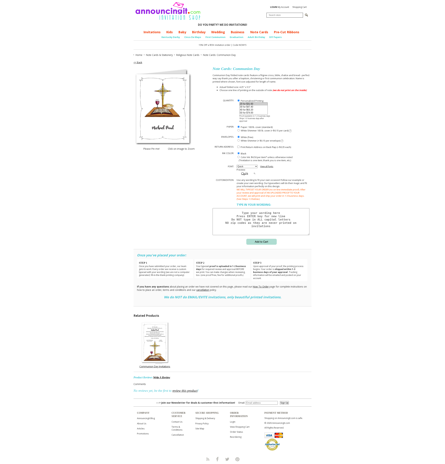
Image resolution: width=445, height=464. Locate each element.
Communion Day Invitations (154, 366)
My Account (279, 7)
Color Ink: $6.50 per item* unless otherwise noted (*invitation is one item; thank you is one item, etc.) (265, 159)
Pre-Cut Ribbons (286, 32)
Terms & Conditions (177, 428)
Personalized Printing (251, 100)
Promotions (143, 433)
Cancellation (178, 434)
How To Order (261, 286)
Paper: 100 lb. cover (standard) (256, 127)
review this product (184, 390)
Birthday (198, 32)
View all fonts (266, 166)
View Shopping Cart (239, 426)
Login (232, 421)
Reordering (235, 436)
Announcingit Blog (146, 418)
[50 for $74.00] (254, 112)
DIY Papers (275, 37)
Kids (169, 32)
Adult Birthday (256, 37)
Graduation (236, 37)
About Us (141, 423)
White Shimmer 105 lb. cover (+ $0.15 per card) (265, 130)
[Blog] (207, 459)
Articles (140, 428)
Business (237, 32)
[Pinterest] (237, 459)
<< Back (138, 62)
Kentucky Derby (170, 37)
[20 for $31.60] (254, 104)
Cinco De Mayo (192, 37)
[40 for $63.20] (254, 109)
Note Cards (259, 32)
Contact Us (177, 421)
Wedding (218, 32)
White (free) (246, 137)
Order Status (236, 431)
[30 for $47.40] (254, 106)
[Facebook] (217, 459)
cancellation (202, 290)
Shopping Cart (299, 7)
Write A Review (161, 377)
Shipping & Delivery (205, 418)
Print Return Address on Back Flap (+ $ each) (265, 147)
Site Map (199, 428)
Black (243, 153)
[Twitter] (227, 459)
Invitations (151, 32)
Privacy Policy (202, 423)
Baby (182, 32)
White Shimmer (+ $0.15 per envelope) (261, 140)
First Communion (215, 37)
